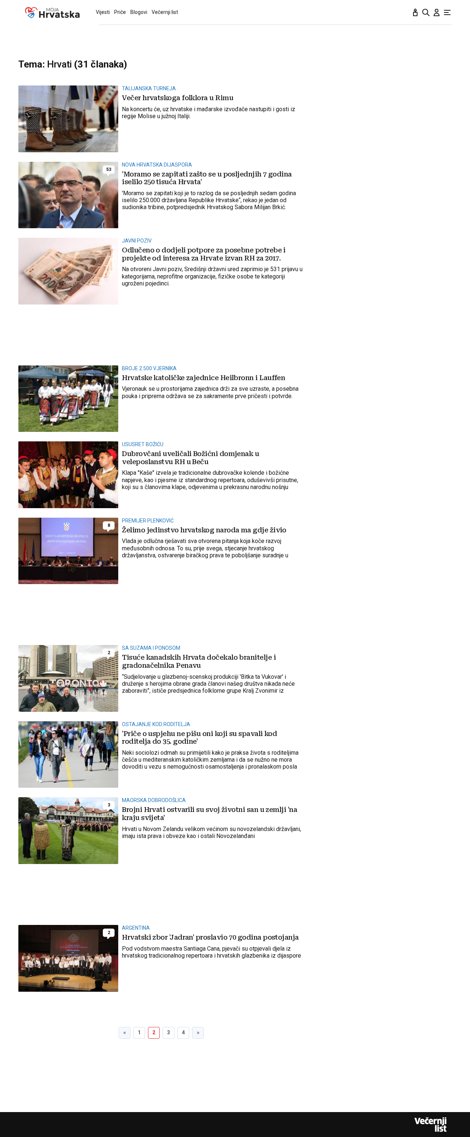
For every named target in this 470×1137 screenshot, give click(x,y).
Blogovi (138, 12)
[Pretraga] (426, 12)
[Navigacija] (447, 12)
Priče (120, 12)
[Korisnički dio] (436, 12)
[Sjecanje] (415, 12)
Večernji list (165, 12)
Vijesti (103, 12)
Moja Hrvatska (52, 12)
